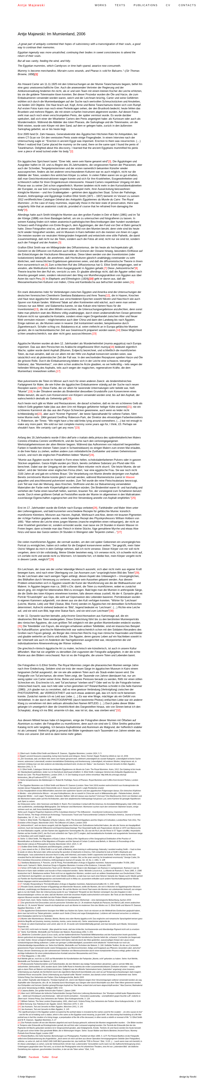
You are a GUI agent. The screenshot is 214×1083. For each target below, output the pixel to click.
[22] (39, 413)
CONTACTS (187, 5)
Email (54, 1057)
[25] (133, 497)
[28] (52, 559)
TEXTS (120, 5)
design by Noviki (187, 1076)
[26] (95, 507)
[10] (19, 847)
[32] (118, 710)
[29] (137, 572)
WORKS (101, 5)
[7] (105, 268)
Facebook (34, 1057)
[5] (59, 242)
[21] (129, 406)
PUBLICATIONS (146, 5)
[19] (30, 391)
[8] (136, 268)
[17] (58, 371)
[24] (91, 454)
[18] (39, 388)
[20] (69, 398)
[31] (20, 626)
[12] (108, 295)
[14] (118, 330)
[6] (46, 264)
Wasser (130, 477)
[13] (36, 309)
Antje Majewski (31, 5)
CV (168, 5)
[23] (77, 427)
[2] (71, 151)
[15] (94, 333)
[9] (43, 278)
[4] (25, 209)
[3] (109, 161)
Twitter (45, 1057)
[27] (119, 532)
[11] (132, 282)
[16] (112, 346)
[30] (111, 610)
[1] (19, 753)
